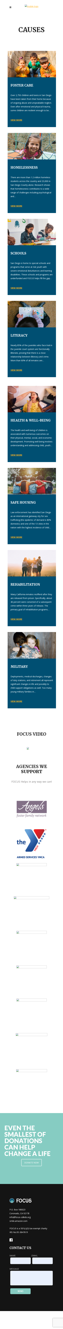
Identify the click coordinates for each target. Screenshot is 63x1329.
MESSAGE (14, 1268)
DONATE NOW (31, 1162)
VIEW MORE (16, 120)
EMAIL (35, 1255)
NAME (13, 1255)
